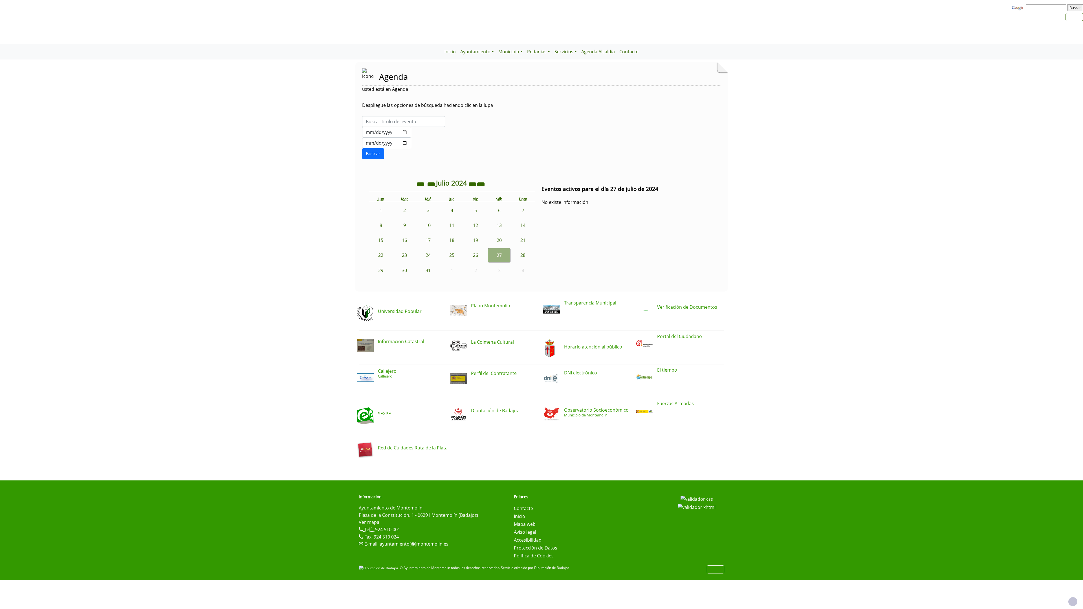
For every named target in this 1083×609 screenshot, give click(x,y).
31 (428, 270)
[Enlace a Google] (1018, 7)
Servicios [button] (563, 51)
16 (404, 240)
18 (451, 240)
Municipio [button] (508, 51)
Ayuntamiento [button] (475, 51)
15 (380, 240)
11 (451, 225)
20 (499, 240)
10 (428, 225)
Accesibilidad (528, 540)
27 (499, 255)
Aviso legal (525, 532)
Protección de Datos (535, 548)
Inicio (450, 51)
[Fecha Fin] (386, 143)
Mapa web (525, 524)
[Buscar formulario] (373, 153)
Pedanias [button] (537, 51)
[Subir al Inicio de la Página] (1072, 601)
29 (380, 270)
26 (475, 255)
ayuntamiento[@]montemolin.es (414, 544)
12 (475, 225)
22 (380, 255)
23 (404, 255)
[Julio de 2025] (473, 184)
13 (499, 225)
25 (451, 255)
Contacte (629, 51)
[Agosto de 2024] (481, 184)
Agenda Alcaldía (598, 51)
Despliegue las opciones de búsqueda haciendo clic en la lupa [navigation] (427, 105)
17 (428, 240)
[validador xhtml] (697, 507)
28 (522, 255)
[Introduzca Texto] (403, 121)
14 (522, 225)
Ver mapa (369, 522)
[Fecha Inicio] (386, 132)
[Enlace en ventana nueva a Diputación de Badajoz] (379, 567)
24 (428, 255)
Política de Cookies (534, 556)
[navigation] (1047, 7)
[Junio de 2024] (432, 184)
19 (475, 240)
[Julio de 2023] (421, 184)
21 (522, 240)
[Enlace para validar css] (697, 498)
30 (404, 270)
